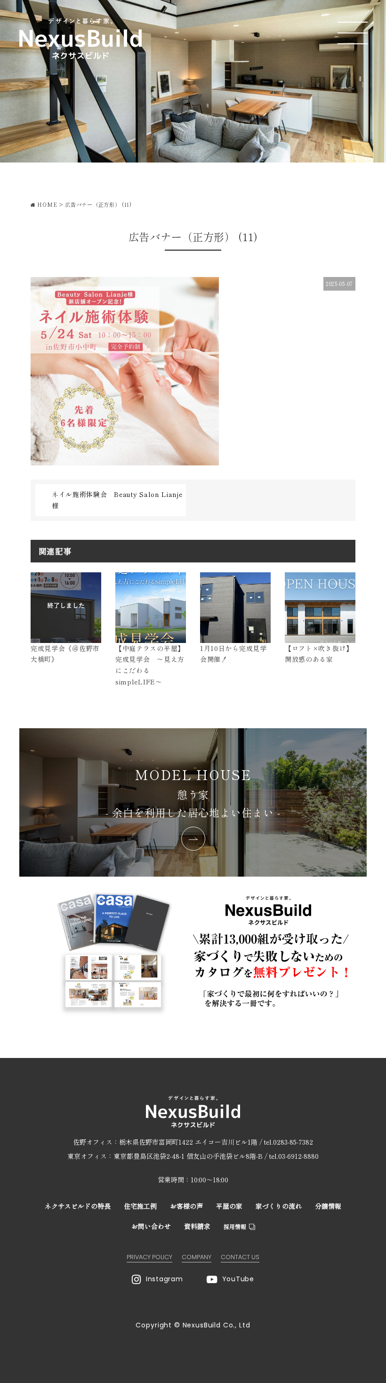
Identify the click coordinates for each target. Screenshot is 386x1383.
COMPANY (196, 1257)
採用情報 (235, 1226)
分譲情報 (328, 1206)
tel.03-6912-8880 (294, 1156)
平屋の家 (229, 1206)
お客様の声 (186, 1206)
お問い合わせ (151, 1226)
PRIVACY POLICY (149, 1257)
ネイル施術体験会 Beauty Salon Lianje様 (117, 499)
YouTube (238, 1279)
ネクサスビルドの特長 (78, 1206)
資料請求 (197, 1226)
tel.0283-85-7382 (288, 1142)
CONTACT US (240, 1257)
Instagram (164, 1279)
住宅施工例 (140, 1206)
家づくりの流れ (279, 1206)
